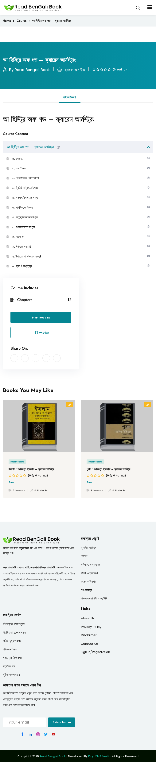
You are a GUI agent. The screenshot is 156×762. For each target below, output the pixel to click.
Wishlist (43, 333)
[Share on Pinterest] (46, 358)
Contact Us (89, 644)
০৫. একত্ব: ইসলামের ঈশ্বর (24, 198)
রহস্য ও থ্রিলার (88, 581)
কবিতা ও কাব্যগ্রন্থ (90, 565)
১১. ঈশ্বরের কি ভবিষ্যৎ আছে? (26, 256)
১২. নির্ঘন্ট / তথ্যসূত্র (21, 266)
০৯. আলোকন (17, 237)
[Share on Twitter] (25, 358)
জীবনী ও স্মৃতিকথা (89, 573)
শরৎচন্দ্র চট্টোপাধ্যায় (12, 658)
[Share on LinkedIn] (35, 358)
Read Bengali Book (53, 756)
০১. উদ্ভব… (17, 158)
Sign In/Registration (95, 652)
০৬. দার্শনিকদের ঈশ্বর (22, 207)
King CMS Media (99, 756)
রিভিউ (90, 97)
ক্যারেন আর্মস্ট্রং (74, 69)
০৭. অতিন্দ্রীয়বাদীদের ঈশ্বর (24, 217)
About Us (87, 618)
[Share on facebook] (14, 358)
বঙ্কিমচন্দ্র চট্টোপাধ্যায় (14, 624)
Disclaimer (89, 635)
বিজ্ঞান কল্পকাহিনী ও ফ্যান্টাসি (94, 598)
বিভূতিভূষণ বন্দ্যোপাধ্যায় (14, 632)
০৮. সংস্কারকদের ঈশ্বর (23, 227)
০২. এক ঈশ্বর (18, 168)
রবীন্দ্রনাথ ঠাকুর (10, 649)
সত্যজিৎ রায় (9, 666)
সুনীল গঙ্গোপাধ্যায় (11, 675)
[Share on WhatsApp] (57, 358)
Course (21, 21)
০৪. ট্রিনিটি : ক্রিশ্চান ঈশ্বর (24, 188)
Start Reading (41, 317)
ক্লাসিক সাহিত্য (88, 548)
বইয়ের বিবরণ (69, 97)
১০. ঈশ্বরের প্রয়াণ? (21, 246)
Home (7, 21)
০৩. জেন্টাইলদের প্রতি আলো (25, 178)
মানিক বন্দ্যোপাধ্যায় (12, 641)
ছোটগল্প (84, 556)
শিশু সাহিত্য (86, 590)
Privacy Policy (91, 627)
